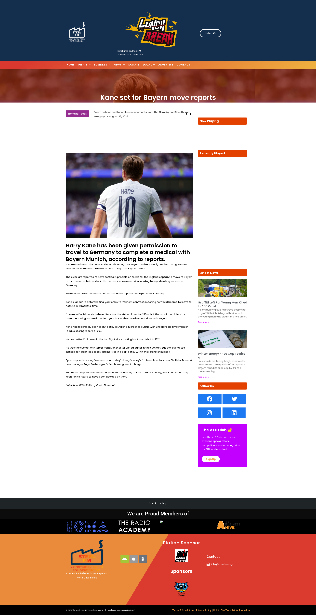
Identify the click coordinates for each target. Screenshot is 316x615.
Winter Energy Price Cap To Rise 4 (221, 355)
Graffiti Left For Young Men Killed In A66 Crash (222, 304)
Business (100, 64)
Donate (134, 64)
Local (147, 64)
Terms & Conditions (183, 610)
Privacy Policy (204, 610)
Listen (209, 33)
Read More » (203, 322)
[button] (190, 114)
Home (71, 64)
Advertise (165, 64)
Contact (183, 64)
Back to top (158, 503)
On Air (82, 64)
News (118, 64)
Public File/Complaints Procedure (231, 610)
